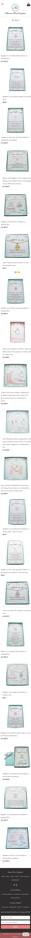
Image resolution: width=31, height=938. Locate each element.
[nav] (2, 4)
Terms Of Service (15, 898)
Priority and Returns (7, 894)
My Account (5, 907)
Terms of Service (24, 876)
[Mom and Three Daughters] (15, 8)
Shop (7, 876)
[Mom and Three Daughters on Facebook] (14, 885)
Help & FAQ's (12, 907)
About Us (19, 907)
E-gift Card (17, 894)
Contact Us (26, 907)
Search (17, 876)
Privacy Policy (25, 894)
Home (3, 876)
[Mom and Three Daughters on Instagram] (17, 885)
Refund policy (15, 880)
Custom (12, 876)
